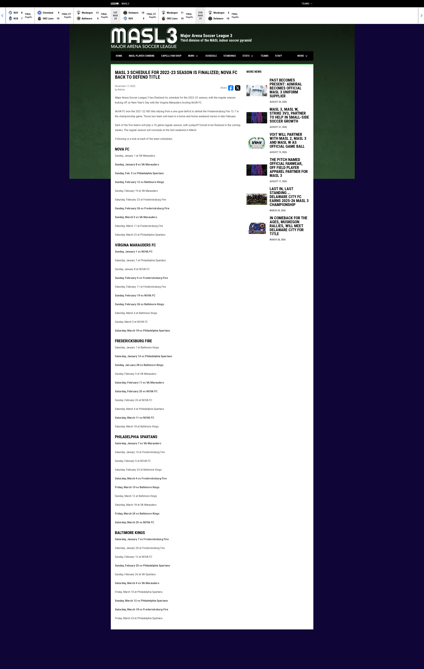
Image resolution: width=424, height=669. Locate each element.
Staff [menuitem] (278, 55)
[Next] (421, 15)
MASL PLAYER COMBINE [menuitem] (143, 55)
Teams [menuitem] (264, 55)
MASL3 (120, 4)
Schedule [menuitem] (211, 55)
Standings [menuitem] (229, 55)
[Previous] (2, 15)
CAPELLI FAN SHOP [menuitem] (172, 55)
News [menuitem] (193, 56)
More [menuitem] (302, 56)
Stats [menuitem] (248, 56)
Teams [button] (307, 4)
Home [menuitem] (119, 55)
